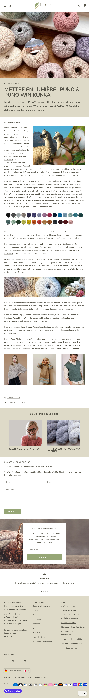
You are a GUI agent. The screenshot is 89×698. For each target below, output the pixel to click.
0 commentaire (13, 398)
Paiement (36, 624)
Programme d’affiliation (42, 642)
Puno (18, 128)
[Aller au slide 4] (47, 591)
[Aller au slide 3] (45, 591)
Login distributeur (40, 637)
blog (6, 309)
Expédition (37, 619)
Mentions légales (68, 606)
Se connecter (38, 628)
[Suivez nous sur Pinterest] (19, 661)
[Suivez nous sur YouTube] (25, 661)
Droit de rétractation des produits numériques (71, 616)
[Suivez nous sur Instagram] (13, 661)
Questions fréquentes (41, 606)
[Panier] (83, 6)
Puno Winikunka (54, 181)
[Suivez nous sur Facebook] (7, 661)
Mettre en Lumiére (11, 83)
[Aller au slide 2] (43, 591)
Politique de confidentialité (47, 472)
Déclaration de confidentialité (73, 627)
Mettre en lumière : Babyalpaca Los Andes (63, 450)
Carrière (36, 615)
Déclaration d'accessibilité (71, 639)
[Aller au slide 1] (41, 591)
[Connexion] (79, 6)
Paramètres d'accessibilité (72, 644)
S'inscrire (36, 633)
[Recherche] (10, 6)
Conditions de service (72, 472)
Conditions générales (69, 648)
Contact (36, 610)
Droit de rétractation (69, 610)
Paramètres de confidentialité (67, 633)
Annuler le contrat (68, 622)
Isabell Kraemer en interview (24, 449)
